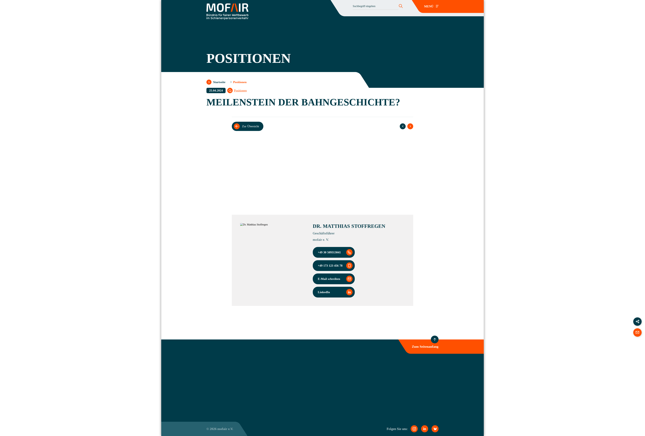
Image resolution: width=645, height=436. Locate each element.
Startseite (219, 82)
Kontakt (307, 399)
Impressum (394, 377)
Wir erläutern (300, 184)
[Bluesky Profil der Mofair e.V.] (435, 428)
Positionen (240, 90)
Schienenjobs (310, 393)
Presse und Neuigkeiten (315, 387)
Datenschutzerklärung (400, 371)
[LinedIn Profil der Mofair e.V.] (424, 428)
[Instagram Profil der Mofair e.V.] (414, 428)
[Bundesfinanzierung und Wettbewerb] (410, 126)
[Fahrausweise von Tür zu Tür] (403, 126)
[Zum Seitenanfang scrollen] (435, 339)
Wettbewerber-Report (314, 381)
